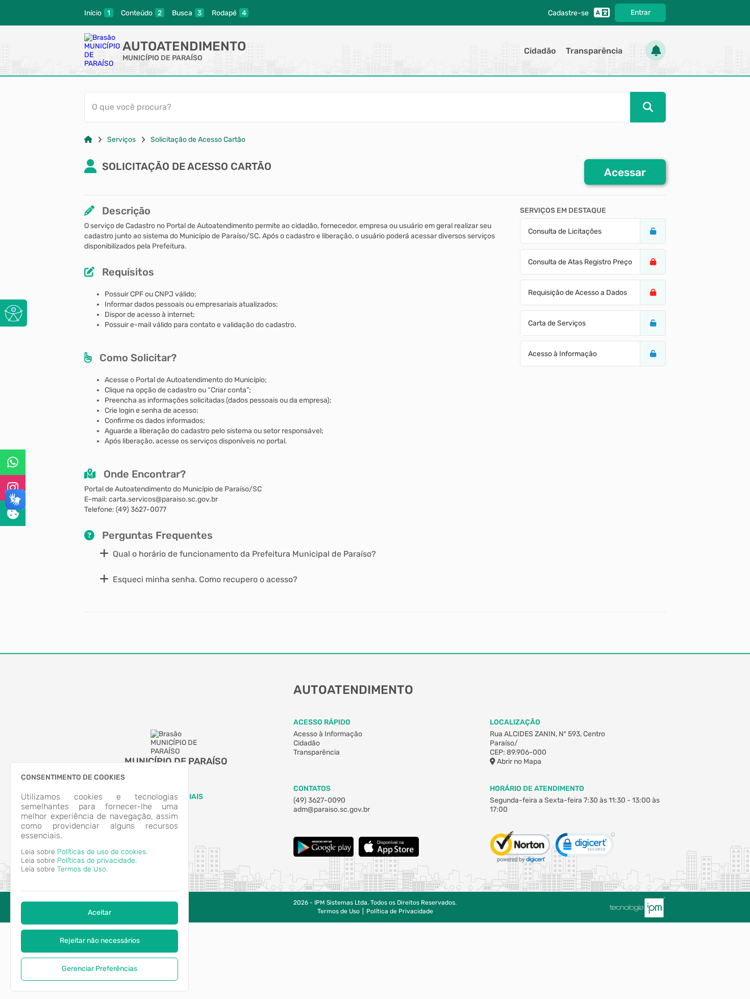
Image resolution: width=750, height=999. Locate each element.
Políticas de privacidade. (97, 860)
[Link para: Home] (88, 139)
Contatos (312, 788)
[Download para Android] (323, 854)
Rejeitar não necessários (100, 940)
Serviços (121, 139)
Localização (515, 722)
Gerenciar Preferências (99, 968)
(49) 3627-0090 (319, 800)
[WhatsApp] (13, 462)
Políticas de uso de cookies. (102, 851)
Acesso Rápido (322, 722)
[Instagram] (13, 488)
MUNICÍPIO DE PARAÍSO (162, 58)
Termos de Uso (338, 911)
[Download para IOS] (389, 854)
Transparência (594, 51)
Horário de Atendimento (537, 788)
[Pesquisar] (648, 107)
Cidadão (540, 51)
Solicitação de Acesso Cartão (198, 139)
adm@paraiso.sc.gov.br (331, 809)
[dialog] (99, 876)
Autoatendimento (184, 46)
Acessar (625, 172)
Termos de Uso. (82, 869)
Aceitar (99, 912)
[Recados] (655, 50)
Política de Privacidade (399, 911)
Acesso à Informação (327, 734)
